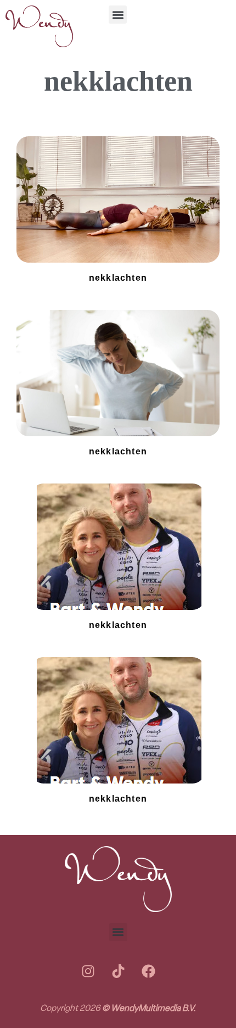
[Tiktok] (118, 971)
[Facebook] (148, 971)
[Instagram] (88, 971)
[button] (118, 14)
